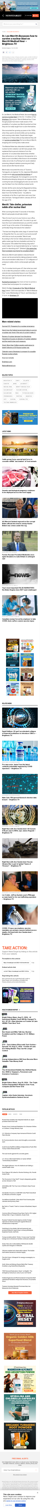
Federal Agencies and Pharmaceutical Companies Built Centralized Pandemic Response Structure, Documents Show (19, 1279)
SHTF (32, 59)
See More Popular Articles (20, 1292)
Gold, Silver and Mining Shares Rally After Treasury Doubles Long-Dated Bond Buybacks (17, 1265)
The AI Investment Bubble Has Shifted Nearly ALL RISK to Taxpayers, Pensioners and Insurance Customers (19, 1072)
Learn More (8, 1505)
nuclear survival (27, 58)
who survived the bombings (21, 174)
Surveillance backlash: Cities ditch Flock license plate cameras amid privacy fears (18, 1200)
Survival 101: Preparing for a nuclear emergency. (18, 326)
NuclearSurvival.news (9, 282)
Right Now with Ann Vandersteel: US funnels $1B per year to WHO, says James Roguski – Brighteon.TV (19, 831)
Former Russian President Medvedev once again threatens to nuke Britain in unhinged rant (18, 557)
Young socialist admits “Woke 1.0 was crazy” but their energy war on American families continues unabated (18, 1238)
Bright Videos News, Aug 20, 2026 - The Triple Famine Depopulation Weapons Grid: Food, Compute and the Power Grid (19, 1085)
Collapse (17, 57)
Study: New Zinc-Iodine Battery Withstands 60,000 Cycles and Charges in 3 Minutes (17, 1244)
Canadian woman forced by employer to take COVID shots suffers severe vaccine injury (19, 620)
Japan (25, 57)
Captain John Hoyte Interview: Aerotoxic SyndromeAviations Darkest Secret (17, 1096)
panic (3, 59)
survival (4, 61)
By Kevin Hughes (6, 48)
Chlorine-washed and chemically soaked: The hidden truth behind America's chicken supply (18, 1251)
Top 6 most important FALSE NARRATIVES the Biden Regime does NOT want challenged (19, 589)
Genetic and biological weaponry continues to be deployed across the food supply (18, 492)
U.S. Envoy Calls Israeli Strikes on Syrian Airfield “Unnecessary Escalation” (16, 1159)
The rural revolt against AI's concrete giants (15, 1153)
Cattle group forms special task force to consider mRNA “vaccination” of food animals (19, 460)
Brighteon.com (7, 362)
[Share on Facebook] (7, 52)
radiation (29, 59)
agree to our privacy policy (16, 1501)
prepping (24, 59)
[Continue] (36, 1470)
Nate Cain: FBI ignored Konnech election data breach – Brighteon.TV (19, 799)
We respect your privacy (20, 1474)
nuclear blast (19, 58)
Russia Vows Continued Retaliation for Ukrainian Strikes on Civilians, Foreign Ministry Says (19, 1127)
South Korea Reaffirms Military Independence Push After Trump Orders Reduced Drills (19, 1147)
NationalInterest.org (8, 365)
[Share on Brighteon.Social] (3, 52)
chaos (13, 57)
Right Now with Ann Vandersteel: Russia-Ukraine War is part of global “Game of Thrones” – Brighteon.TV (17, 864)
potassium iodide (9, 59)
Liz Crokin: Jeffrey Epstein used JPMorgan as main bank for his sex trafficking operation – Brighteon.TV (19, 897)
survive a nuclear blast (12, 140)
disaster (22, 57)
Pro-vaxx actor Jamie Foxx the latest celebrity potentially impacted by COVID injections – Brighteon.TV (17, 767)
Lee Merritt (30, 57)
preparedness (17, 59)
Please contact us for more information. (14, 982)
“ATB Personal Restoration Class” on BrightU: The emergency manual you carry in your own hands (17, 1272)
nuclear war (34, 58)
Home (4, 31)
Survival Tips (10, 61)
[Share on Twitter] (10, 52)
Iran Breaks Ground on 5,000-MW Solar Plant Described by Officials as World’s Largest (19, 1193)
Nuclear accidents (13, 31)
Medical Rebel (8, 387)
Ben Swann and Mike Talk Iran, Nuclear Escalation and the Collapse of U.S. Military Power (18, 1034)
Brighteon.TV (14, 295)
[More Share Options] (13, 52)
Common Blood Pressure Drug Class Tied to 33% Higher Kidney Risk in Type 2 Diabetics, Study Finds (19, 1214)
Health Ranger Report (10, 1010)
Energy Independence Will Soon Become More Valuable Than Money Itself (20, 1060)
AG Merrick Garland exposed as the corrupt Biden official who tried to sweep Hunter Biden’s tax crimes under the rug (18, 524)
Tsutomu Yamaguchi (18, 61)
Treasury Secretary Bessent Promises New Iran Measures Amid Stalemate (16, 1287)
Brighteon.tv (8, 57)
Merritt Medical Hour (10, 58)
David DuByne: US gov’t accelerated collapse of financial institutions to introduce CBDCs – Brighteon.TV (19, 733)
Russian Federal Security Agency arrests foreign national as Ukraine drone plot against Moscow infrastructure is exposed (17, 1221)
